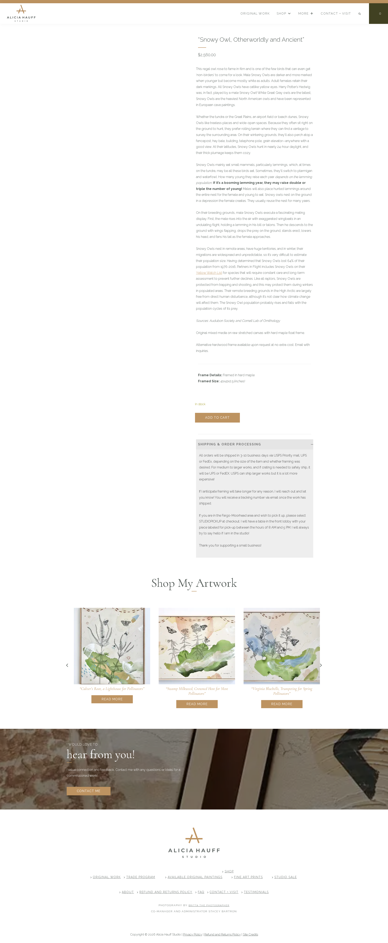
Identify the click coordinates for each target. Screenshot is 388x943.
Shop (229, 871)
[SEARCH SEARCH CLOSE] (360, 13)
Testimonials (256, 892)
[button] (254, 444)
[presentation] (67, 665)
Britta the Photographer (209, 905)
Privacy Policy (192, 934)
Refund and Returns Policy (165, 892)
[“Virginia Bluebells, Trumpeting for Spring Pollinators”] (279, 646)
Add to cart (217, 418)
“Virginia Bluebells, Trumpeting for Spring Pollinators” (278, 691)
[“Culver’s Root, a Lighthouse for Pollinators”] (109, 646)
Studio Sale (285, 877)
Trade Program (140, 877)
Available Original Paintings (195, 877)
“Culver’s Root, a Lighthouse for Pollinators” (109, 688)
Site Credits (250, 934)
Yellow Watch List (209, 273)
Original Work (107, 877)
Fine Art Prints (248, 877)
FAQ (201, 892)
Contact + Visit (224, 892)
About (128, 892)
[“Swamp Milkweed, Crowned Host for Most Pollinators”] (194, 646)
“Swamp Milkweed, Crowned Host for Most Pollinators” (194, 691)
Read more (109, 699)
